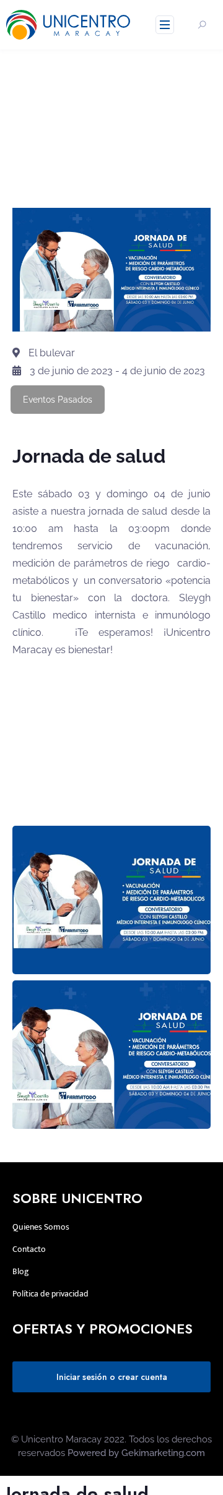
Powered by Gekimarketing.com (136, 1453)
